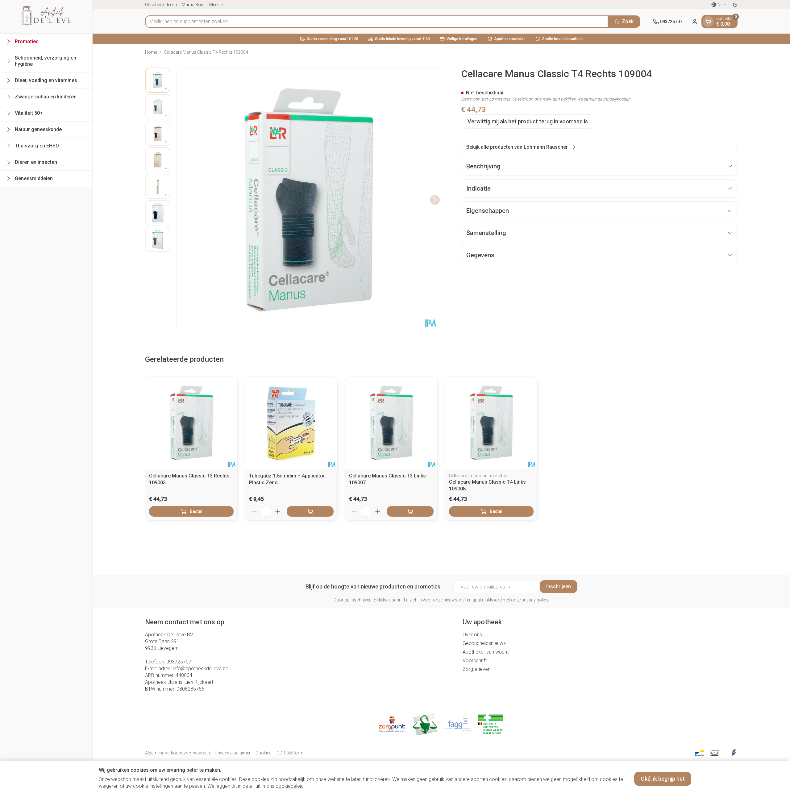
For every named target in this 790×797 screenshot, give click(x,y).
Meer (214, 4)
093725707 (178, 662)
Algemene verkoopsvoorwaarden (177, 752)
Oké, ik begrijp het (663, 778)
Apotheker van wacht (486, 652)
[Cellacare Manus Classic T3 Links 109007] (391, 423)
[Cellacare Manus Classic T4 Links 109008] (491, 423)
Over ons (472, 635)
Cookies (264, 752)
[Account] (695, 22)
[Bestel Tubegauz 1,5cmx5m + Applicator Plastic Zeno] (310, 511)
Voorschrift (475, 660)
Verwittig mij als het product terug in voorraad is (528, 121)
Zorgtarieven (476, 669)
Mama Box (192, 4)
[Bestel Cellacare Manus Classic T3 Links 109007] (410, 511)
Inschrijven (558, 586)
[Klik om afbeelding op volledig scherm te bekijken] (309, 200)
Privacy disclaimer (233, 752)
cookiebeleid (290, 786)
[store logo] (46, 16)
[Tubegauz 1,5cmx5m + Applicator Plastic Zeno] (291, 423)
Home (151, 52)
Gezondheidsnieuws (484, 643)
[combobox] (376, 21)
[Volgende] (435, 200)
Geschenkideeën (161, 4)
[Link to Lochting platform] (734, 753)
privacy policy (535, 599)
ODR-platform (289, 752)
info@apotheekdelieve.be (200, 668)
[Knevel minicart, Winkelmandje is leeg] (708, 21)
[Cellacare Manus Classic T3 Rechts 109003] (191, 423)
